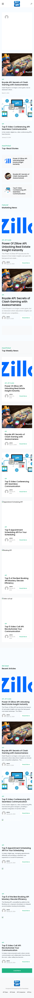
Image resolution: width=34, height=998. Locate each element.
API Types (5, 992)
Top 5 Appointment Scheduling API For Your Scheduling (16, 532)
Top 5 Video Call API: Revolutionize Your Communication (14, 629)
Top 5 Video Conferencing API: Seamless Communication (16, 128)
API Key (29, 992)
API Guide (11, 30)
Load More (17, 971)
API (6, 30)
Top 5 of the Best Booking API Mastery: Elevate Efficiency (16, 580)
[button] (3, 4)
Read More (26, 263)
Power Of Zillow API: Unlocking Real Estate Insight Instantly (20, 161)
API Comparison (21, 992)
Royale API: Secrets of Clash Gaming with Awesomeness (15, 83)
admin (11, 16)
